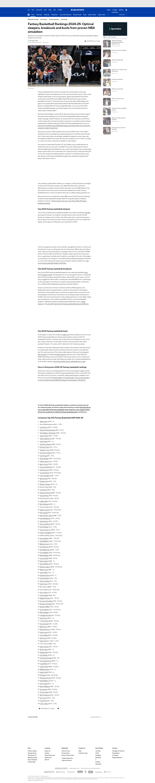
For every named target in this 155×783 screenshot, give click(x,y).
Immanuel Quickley (46, 601)
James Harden (69, 378)
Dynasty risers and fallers (119, 50)
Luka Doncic (44, 427)
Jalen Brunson (44, 470)
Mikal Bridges (44, 555)
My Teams (115, 755)
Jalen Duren (43, 618)
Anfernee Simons (45, 678)
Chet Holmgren (45, 476)
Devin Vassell (44, 624)
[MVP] (90, 771)
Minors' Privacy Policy (68, 755)
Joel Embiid (43, 442)
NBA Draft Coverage (33, 19)
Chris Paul (43, 701)
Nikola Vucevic (44, 544)
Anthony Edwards (45, 444)
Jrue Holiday (44, 635)
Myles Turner (44, 570)
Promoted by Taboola (95, 717)
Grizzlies (87, 213)
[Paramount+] (71, 771)
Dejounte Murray (45, 493)
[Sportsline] (60, 772)
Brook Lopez (44, 649)
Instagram (98, 755)
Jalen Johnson (44, 647)
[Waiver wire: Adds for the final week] (107, 73)
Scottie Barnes (44, 473)
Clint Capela (44, 684)
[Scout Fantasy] (98, 772)
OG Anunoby (44, 692)
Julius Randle (44, 595)
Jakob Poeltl (44, 672)
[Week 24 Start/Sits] (107, 92)
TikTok (97, 753)
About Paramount (50, 755)
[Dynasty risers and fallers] (107, 53)
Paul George (44, 513)
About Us (47, 751)
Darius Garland (44, 581)
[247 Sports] (49, 771)
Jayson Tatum (44, 436)
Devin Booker (44, 459)
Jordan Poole (44, 667)
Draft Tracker (43, 19)
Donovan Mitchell (45, 467)
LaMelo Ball (43, 501)
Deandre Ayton (45, 575)
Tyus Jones (43, 698)
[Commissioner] (81, 771)
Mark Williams (44, 681)
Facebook (98, 757)
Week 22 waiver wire (118, 98)
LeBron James (44, 461)
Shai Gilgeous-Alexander (48, 433)
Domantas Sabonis (46, 453)
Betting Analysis (32, 757)
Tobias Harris (44, 632)
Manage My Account (118, 751)
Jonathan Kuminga (46, 658)
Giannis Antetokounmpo (47, 430)
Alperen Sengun (45, 484)
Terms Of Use (66, 751)
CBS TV (47, 760)
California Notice (67, 760)
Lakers (64, 335)
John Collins (44, 704)
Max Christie (42, 354)
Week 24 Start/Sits (117, 89)
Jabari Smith (44, 641)
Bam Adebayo (44, 504)
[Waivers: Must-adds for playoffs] (107, 121)
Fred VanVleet (44, 578)
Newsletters (115, 753)
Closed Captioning (67, 758)
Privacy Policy (66, 753)
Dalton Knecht (61, 354)
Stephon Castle (47, 275)
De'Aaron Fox (44, 481)
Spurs (86, 272)
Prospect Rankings (54, 19)
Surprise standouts (117, 79)
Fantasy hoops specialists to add (119, 109)
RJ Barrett (43, 675)
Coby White (43, 664)
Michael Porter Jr (45, 630)
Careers (47, 753)
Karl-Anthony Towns (46, 516)
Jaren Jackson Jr (45, 530)
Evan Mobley (44, 527)
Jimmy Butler (44, 558)
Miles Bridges (44, 612)
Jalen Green (43, 584)
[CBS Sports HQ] (74, 768)
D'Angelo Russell (45, 615)
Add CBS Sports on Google (93, 41)
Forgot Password (117, 757)
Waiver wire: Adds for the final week (119, 70)
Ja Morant (43, 490)
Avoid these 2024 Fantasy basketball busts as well (69, 361)
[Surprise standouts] (107, 82)
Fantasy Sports (32, 753)
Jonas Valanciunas (45, 661)
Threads (97, 762)
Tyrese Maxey (44, 496)
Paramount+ (48, 757)
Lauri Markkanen (45, 518)
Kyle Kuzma (43, 627)
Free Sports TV (32, 755)
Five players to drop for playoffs (119, 128)
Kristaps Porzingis (45, 604)
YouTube (98, 751)
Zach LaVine (44, 592)
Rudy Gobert (44, 561)
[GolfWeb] (107, 772)
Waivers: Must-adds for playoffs (118, 118)
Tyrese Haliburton (45, 439)
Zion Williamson (45, 550)
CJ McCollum (44, 621)
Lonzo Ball (49, 304)
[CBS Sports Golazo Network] (90, 768)
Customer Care (82, 753)
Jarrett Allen (44, 573)
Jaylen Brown (44, 521)
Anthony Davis (44, 447)
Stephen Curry (44, 450)
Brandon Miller (44, 607)
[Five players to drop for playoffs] (107, 131)
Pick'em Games (32, 751)
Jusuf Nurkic (44, 655)
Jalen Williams (44, 541)
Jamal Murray (44, 547)
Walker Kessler (44, 669)
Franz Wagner (44, 553)
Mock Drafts (64, 19)
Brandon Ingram (45, 567)
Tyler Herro (43, 638)
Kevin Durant (44, 464)
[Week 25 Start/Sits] (107, 63)
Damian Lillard (57, 378)
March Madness (32, 760)
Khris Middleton (45, 687)
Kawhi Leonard (44, 510)
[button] (108, 14)
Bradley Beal (44, 652)
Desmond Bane (45, 524)
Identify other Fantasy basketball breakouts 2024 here (71, 304)
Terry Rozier (43, 689)
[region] (115, 29)
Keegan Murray (44, 598)
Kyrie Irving (43, 479)
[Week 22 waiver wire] (107, 102)
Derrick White (44, 564)
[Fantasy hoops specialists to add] (107, 111)
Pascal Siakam (44, 538)
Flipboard (98, 764)
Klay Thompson (45, 695)
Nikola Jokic (43, 422)
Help (79, 751)
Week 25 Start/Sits (117, 60)
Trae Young (43, 456)
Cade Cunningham (46, 533)
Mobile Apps (31, 762)
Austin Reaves (44, 610)
